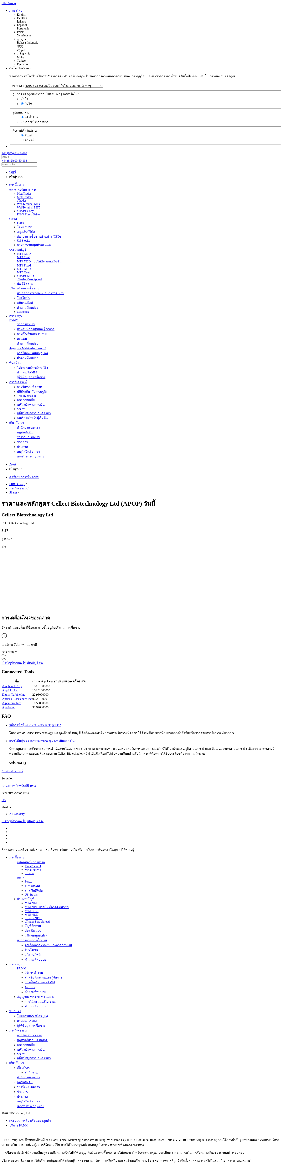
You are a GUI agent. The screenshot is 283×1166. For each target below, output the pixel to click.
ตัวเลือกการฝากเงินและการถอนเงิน (40, 293)
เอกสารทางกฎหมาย (30, 456)
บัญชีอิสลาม (25, 283)
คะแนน (22, 338)
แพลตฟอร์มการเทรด (23, 189)
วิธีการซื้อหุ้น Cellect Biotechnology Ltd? (35, 725)
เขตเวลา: (18, 85)
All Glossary (17, 813)
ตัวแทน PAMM (27, 372)
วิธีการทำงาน (26, 324)
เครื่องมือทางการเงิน (31, 404)
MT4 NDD (24, 253)
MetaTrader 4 (25, 193)
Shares (21, 408)
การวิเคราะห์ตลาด (29, 386)
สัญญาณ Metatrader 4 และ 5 (27, 348)
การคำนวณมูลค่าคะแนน (34, 244)
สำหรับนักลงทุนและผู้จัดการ (35, 329)
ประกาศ (22, 446)
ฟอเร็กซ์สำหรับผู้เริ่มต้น (32, 417)
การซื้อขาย (16, 184)
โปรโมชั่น (23, 298)
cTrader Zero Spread (29, 279)
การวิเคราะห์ (18, 382)
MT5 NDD (24, 269)
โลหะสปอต (24, 227)
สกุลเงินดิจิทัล (26, 231)
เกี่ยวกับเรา (16, 422)
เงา (4, 800)
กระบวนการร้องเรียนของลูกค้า (30, 1120)
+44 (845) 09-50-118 (14, 153)
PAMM (13, 320)
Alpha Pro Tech (11, 703)
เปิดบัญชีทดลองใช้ (14, 663)
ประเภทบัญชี (18, 249)
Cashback (23, 311)
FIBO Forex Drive (28, 214)
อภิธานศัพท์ (25, 302)
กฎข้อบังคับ (25, 432)
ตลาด (13, 218)
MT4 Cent (23, 257)
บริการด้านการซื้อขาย (24, 288)
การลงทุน (15, 316)
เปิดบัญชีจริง (35, 663)
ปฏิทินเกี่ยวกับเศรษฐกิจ (32, 391)
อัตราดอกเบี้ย (26, 400)
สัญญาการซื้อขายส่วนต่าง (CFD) (39, 236)
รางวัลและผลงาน (28, 437)
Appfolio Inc (10, 690)
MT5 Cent (23, 272)
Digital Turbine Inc (13, 694)
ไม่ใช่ (28, 103)
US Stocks (23, 240)
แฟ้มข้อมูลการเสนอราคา (34, 413)
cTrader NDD (25, 275)
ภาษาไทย (15, 10)
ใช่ (26, 99)
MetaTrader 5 (25, 197)
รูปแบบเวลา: (20, 112)
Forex (20, 222)
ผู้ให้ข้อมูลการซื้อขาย (31, 377)
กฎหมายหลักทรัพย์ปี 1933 (19, 785)
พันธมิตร (15, 362)
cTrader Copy (25, 211)
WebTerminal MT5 (28, 207)
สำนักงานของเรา (28, 427)
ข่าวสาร (22, 442)
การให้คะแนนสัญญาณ (32, 353)
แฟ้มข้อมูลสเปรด (36, 935)
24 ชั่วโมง (31, 117)
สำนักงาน (31, 1072)
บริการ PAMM (18, 1125)
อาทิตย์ (29, 140)
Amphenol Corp (12, 686)
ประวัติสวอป (33, 930)
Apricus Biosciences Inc (17, 698)
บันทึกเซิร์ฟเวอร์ (12, 771)
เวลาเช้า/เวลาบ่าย (37, 122)
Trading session (26, 395)
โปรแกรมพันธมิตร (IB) (32, 367)
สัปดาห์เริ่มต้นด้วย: (24, 130)
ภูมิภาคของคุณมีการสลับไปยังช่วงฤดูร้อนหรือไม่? (45, 94)
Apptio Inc (8, 707)
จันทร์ (29, 135)
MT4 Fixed (24, 265)
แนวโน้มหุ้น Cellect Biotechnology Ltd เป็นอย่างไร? (42, 740)
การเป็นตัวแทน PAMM (32, 333)
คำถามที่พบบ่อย (27, 307)
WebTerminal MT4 (28, 204)
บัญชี (12, 172)
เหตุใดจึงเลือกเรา (28, 451)
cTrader (21, 200)
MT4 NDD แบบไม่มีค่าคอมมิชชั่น (39, 261)
